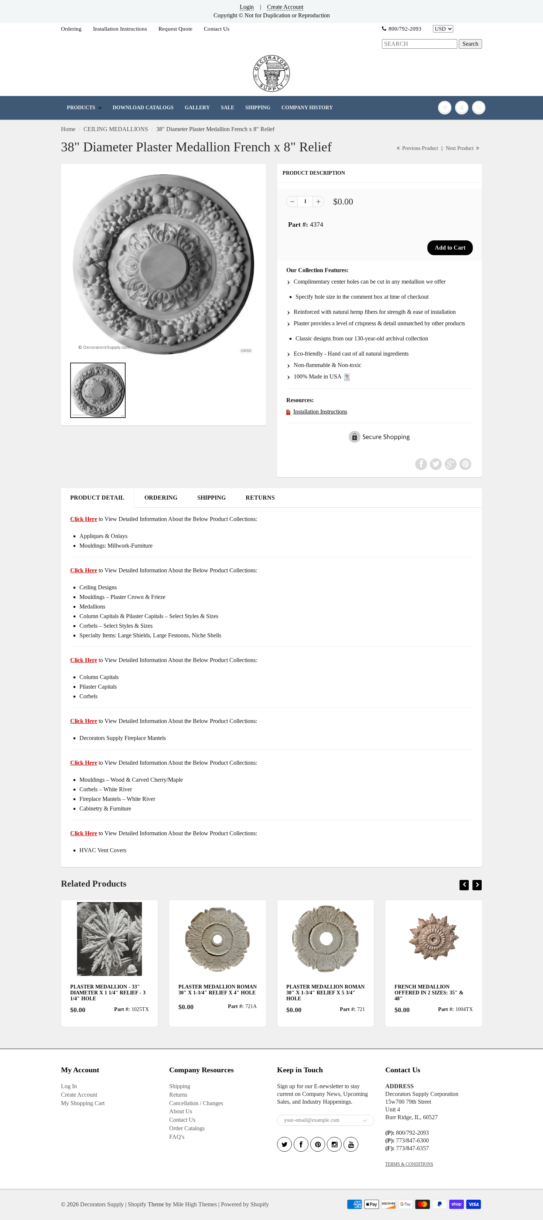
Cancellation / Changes (196, 1103)
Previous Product (419, 148)
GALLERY (197, 107)
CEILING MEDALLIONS (115, 129)
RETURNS (260, 497)
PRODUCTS (81, 107)
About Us (180, 1111)
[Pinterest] (317, 1144)
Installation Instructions (120, 29)
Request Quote (175, 29)
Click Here (83, 570)
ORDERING (160, 497)
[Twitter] (284, 1144)
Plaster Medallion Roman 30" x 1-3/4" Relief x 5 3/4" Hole (219, 992)
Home (68, 129)
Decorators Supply (102, 1204)
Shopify (137, 1204)
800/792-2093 (405, 29)
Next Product (460, 148)
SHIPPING (257, 107)
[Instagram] (334, 1144)
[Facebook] (301, 1144)
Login (247, 7)
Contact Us (216, 29)
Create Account (285, 7)
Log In (69, 1086)
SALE (227, 107)
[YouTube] (351, 1144)
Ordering (71, 29)
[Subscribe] (365, 1121)
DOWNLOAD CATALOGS (143, 107)
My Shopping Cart (83, 1103)
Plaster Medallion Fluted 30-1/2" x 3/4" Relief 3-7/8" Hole (433, 992)
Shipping (179, 1086)
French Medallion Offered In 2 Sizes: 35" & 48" (323, 992)
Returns (178, 1095)
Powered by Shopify (245, 1204)
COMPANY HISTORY (307, 107)
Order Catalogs (187, 1128)
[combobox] (419, 44)
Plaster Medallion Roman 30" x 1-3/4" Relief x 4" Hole (111, 989)
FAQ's (176, 1137)
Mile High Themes (195, 1204)
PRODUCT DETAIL (97, 497)
